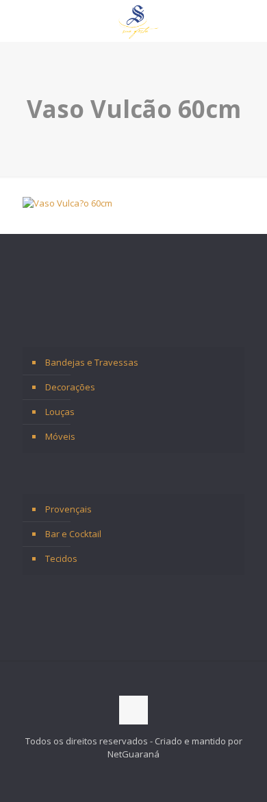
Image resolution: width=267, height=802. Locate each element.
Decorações (70, 387)
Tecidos (61, 558)
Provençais (68, 509)
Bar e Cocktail (73, 534)
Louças (60, 411)
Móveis (60, 436)
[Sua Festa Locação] (138, 20)
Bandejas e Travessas (91, 362)
